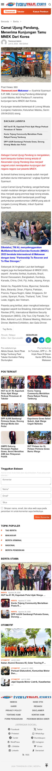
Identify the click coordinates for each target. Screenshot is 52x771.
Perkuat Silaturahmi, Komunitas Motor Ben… (30, 672)
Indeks (13, 702)
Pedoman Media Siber (38, 718)
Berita (4, 592)
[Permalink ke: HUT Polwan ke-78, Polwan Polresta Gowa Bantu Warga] (39, 437)
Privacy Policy (14, 710)
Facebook (15, 729)
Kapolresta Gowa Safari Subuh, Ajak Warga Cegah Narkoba (39, 421)
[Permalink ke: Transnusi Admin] (4, 42)
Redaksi (38, 706)
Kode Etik (38, 702)
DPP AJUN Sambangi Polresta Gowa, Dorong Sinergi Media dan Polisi (24, 143)
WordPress (15, 742)
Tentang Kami (13, 714)
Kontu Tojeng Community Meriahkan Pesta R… (29, 604)
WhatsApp (39, 733)
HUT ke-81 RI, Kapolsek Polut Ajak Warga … (23, 595)
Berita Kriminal (13, 540)
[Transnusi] (26, 3)
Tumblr (15, 737)
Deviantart (39, 750)
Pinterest (15, 733)
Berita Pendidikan (14, 550)
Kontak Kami (38, 714)
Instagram (40, 742)
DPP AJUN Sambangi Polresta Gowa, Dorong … (30, 615)
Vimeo (39, 746)
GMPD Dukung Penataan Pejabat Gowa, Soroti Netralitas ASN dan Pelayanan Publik (12, 451)
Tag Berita (7, 329)
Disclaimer (38, 710)
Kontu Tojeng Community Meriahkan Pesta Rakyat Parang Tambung (23, 135)
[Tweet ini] (35, 340)
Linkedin (15, 750)
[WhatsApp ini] (48, 340)
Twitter (39, 729)
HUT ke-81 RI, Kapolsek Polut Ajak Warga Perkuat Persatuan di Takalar (12, 394)
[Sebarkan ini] (28, 340)
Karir (13, 706)
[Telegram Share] (41, 340)
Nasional (10, 545)
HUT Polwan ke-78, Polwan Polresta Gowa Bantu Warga (38, 449)
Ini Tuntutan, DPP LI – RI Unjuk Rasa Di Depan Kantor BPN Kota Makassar (39, 354)
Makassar (10, 535)
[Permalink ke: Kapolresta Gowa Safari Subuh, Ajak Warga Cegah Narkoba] (39, 409)
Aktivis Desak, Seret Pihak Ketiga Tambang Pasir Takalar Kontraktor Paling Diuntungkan (13, 354)
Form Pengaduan (14, 718)
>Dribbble (15, 746)
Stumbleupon (39, 737)
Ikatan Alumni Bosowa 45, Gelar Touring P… (23, 662)
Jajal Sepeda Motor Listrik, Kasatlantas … (30, 683)
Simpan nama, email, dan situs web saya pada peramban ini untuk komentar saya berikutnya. (24, 510)
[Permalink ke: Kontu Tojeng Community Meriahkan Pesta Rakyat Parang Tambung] (39, 382)
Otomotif (5, 660)
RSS (27, 754)
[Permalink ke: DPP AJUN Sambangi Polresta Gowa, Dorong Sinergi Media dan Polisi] (13, 409)
